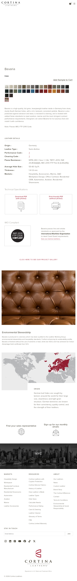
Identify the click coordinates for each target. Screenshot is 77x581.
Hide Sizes (32, 499)
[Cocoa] (67, 91)
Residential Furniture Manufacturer (11, 487)
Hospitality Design (10, 479)
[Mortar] (54, 87)
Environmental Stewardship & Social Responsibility (61, 506)
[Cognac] (63, 91)
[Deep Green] (7, 91)
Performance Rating (36, 506)
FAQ (30, 520)
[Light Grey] (28, 87)
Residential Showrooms (12, 492)
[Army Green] (11, 91)
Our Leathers (58, 479)
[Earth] (50, 87)
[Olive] (15, 91)
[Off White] (11, 87)
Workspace (8, 483)
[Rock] (58, 87)
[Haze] (15, 87)
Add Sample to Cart (62, 80)
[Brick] (41, 91)
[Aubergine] (11, 95)
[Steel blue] (33, 91)
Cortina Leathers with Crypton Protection (36, 480)
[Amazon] (20, 91)
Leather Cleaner (35, 513)
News (56, 483)
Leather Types (34, 496)
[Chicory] (7, 95)
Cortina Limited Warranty (38, 524)
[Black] (67, 87)
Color (7, 76)
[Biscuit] (46, 87)
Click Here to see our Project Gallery (39, 260)
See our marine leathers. (50, 239)
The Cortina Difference (62, 493)
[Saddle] (58, 91)
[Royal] (28, 91)
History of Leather (35, 489)
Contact (56, 497)
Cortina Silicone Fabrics (37, 485)
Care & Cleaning (35, 510)
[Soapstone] (24, 87)
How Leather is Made (36, 492)
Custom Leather (59, 486)
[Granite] (37, 87)
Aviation (7, 499)
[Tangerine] (50, 91)
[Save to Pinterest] (6, 4)
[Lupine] (24, 91)
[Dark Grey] (63, 87)
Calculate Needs (35, 503)
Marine (6, 503)
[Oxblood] (37, 91)
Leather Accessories (11, 506)
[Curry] (54, 91)
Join (68, 534)
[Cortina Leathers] (11, 4)
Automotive (8, 496)
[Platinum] (20, 87)
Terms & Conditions (61, 500)
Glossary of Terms (35, 517)
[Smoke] (33, 87)
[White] (7, 87)
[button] (7, 87)
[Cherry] (46, 91)
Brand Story (58, 490)
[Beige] (41, 87)
